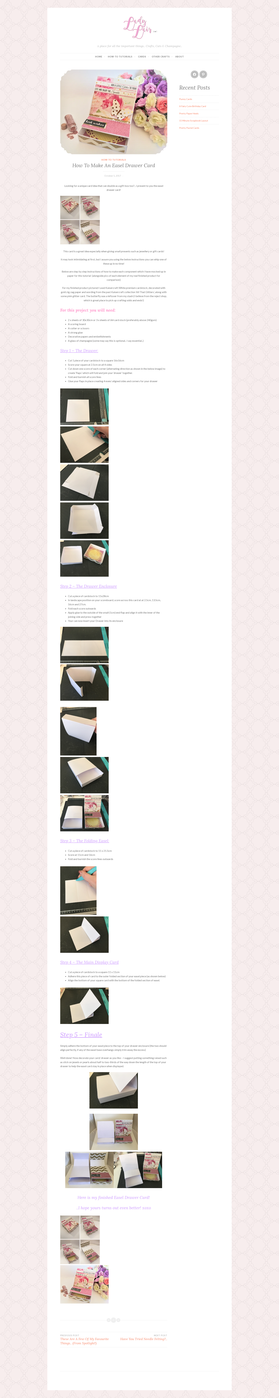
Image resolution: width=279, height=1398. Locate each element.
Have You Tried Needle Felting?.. (143, 1337)
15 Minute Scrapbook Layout (193, 120)
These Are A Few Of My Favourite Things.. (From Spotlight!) (84, 1339)
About (179, 56)
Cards (142, 56)
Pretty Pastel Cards (189, 127)
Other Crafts (161, 56)
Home (98, 56)
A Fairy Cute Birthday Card (192, 106)
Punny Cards (185, 99)
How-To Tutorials (120, 56)
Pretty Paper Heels (189, 113)
